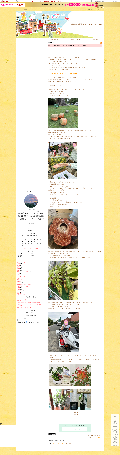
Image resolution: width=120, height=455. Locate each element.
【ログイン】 (100, 9)
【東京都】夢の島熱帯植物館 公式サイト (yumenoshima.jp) (63, 73)
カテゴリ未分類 (21, 262)
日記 (22, 9)
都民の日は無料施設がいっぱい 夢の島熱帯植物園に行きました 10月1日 (67, 45)
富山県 (18, 273)
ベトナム (19, 283)
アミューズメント (21, 276)
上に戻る (115, 445)
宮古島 (18, 263)
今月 (31, 248)
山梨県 (18, 287)
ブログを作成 (110, 1)
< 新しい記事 (54, 39)
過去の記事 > (96, 39)
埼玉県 (18, 275)
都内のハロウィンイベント (23, 271)
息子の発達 (19, 290)
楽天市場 (117, 1)
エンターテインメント (22, 278)
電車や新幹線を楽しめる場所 (24, 284)
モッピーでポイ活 (21, 299)
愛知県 (18, 289)
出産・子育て (20, 1)
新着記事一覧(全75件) (75, 39)
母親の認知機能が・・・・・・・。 (25, 301)
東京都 (18, 270)
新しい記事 (115, 434)
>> (99, 1)
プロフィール (27, 9)
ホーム (18, 9)
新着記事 (115, 439)
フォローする (115, 423)
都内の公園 (19, 279)
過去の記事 (115, 429)
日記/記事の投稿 (31, 297)
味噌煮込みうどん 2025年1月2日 (25, 307)
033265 (99, 8)
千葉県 (18, 268)
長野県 (18, 265)
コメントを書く (97, 437)
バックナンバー (31, 251)
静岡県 (18, 267)
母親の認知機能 (21, 294)
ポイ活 (18, 292)
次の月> (36, 248)
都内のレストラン (21, 281)
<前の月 (25, 248)
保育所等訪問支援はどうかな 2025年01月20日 (28, 302)
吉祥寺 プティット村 (58, 443)
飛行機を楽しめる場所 (22, 286)
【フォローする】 (92, 9)
